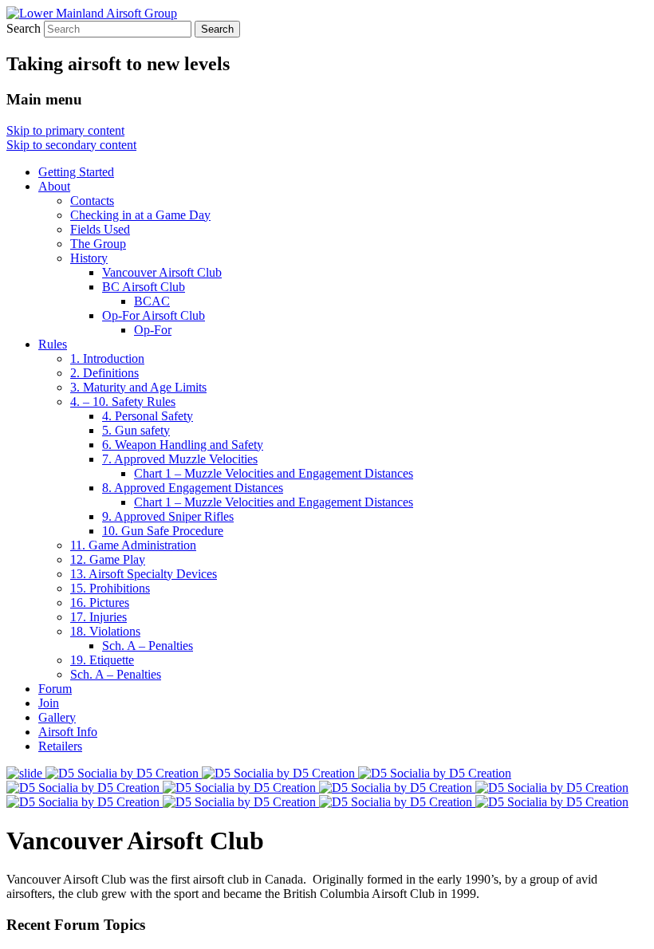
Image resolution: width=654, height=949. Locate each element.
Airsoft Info (67, 731)
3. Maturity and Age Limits (138, 387)
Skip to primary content (65, 130)
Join (48, 703)
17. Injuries (98, 617)
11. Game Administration (133, 545)
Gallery (57, 717)
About (54, 186)
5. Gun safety (136, 430)
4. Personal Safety (147, 416)
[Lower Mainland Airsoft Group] (91, 13)
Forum (55, 688)
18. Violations (105, 631)
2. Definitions (104, 373)
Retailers (60, 746)
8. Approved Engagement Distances (192, 487)
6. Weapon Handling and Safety (182, 444)
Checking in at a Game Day (140, 215)
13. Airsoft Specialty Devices (143, 574)
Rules (52, 344)
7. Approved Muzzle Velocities (180, 459)
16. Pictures (99, 602)
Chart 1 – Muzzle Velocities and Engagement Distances (273, 473)
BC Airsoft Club (143, 286)
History (89, 258)
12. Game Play (107, 559)
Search (23, 28)
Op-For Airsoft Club (153, 315)
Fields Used (100, 229)
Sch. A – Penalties (147, 645)
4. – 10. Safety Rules (122, 401)
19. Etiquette (102, 660)
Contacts (92, 200)
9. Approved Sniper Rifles (168, 516)
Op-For (152, 330)
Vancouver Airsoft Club (162, 272)
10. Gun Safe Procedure (162, 531)
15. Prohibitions (110, 588)
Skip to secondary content (71, 145)
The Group (98, 243)
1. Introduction (107, 358)
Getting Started (76, 172)
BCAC (152, 301)
